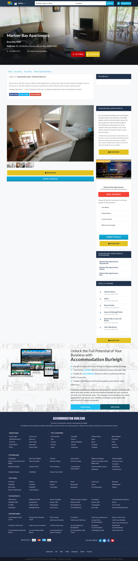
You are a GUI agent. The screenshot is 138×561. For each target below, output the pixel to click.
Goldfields (32, 472)
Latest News (13, 444)
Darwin (52, 484)
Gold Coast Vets (117, 530)
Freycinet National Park (120, 507)
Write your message (108, 225)
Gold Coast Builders (119, 520)
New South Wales (35, 458)
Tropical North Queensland (75, 468)
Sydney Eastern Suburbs (79, 499)
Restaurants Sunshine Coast (36, 518)
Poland (73, 444)
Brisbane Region (13, 466)
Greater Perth (34, 466)
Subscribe (32, 444)
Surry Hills (94, 507)
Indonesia (74, 447)
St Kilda (11, 505)
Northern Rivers (55, 461)
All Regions (12, 458)
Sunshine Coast (117, 461)
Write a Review (50, 149)
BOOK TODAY (14, 94)
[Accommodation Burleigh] (19, 4)
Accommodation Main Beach (36, 531)
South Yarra (54, 507)
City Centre (116, 505)
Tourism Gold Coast (56, 525)
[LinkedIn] (100, 540)
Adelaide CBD (13, 502)
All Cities (11, 482)
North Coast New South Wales (16, 462)
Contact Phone (107, 219)
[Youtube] (113, 540)
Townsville (53, 487)
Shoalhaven (116, 466)
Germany (115, 439)
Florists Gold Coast (118, 517)
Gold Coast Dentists (57, 520)
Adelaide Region (13, 472)
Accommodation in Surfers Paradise (56, 531)
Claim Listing (24, 94)
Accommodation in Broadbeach (77, 526)
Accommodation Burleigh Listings (111, 559)
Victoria (52, 458)
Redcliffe (32, 487)
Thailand (94, 447)
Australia (74, 436)
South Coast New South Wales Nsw (99, 462)
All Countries (55, 436)
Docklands (11, 507)
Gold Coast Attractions (120, 523)
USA (61, 552)
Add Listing (115, 407)
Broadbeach (33, 502)
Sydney (31, 482)
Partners (12, 442)
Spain (93, 439)
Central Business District (120, 499)
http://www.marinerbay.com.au (41, 51)
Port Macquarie (96, 487)
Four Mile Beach (76, 507)
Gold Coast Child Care (78, 520)
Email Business (35, 94)
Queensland (75, 458)
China (82, 552)
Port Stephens (55, 466)
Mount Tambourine (14, 490)
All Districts (12, 499)
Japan (53, 447)
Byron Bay (11, 487)
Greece (53, 444)
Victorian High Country (99, 466)
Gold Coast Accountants (37, 525)
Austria (114, 444)
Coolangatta (95, 505)
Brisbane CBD (75, 502)
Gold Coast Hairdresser (99, 517)
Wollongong (116, 484)
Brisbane (115, 482)
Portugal (94, 444)
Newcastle (74, 484)
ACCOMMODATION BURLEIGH (69, 418)
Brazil (93, 442)
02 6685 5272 (14, 51)
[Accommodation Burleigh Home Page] (118, 3)
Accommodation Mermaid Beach (17, 531)
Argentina (115, 447)
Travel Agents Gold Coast (15, 518)
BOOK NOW (94, 54)
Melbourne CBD (34, 499)
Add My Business (15, 439)
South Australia (76, 461)
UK (56, 552)
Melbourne (53, 482)
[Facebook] (109, 540)
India (113, 442)
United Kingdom (76, 442)
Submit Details (114, 237)
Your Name (105, 207)
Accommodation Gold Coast (78, 531)
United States (96, 436)
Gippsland (94, 469)
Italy (52, 439)
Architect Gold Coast (15, 525)
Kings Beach (54, 505)
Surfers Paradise (55, 499)
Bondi (114, 502)
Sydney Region (117, 458)
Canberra (32, 484)
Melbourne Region (97, 458)
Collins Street (33, 505)
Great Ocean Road (56, 472)
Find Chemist (54, 517)
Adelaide (11, 484)
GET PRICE (79, 54)
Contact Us (33, 436)
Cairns (93, 484)
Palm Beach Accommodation (117, 526)
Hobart (114, 487)
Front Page (33, 442)
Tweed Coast (116, 469)
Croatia (53, 442)
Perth (72, 482)
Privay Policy (33, 447)
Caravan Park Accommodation (96, 521)
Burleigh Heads (34, 507)
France (73, 439)
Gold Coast (95, 482)
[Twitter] (104, 540)
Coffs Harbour (34, 490)
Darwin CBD (54, 502)
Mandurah (74, 487)
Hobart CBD (95, 502)
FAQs (11, 447)
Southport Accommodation (96, 526)
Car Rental (74, 517)
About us (32, 439)
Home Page (13, 436)
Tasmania (115, 464)
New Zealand (116, 436)
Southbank (95, 499)
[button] (13, 118)
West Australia (34, 461)
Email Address (106, 213)
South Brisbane (76, 505)
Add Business (126, 3)
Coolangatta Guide (97, 530)
